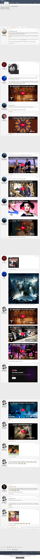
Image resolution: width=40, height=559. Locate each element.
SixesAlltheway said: (12, 31)
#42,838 (37, 484)
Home (2, 2)
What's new (11, 2)
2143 (15, 27)
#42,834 (37, 400)
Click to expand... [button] (24, 39)
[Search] (38, 3)
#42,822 (37, 62)
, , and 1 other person (18, 237)
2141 (10, 27)
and (13, 269)
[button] (14, 3)
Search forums (7, 4)
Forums (6, 2)
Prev (2, 27)
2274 (21, 27)
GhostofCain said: (12, 486)
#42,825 (37, 114)
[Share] (35, 29)
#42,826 (37, 153)
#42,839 (37, 496)
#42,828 (37, 198)
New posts (2, 4)
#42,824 (37, 103)
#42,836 (37, 443)
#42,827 (37, 177)
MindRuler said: (11, 498)
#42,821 (38, 29)
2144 (17, 27)
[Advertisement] (20, 18)
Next (24, 27)
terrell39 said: (11, 105)
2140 (8, 27)
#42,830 (37, 256)
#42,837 (37, 459)
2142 (12, 27)
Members (17, 2)
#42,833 (37, 364)
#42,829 (37, 218)
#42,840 (37, 509)
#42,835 (37, 422)
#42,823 (37, 76)
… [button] (19, 27)
